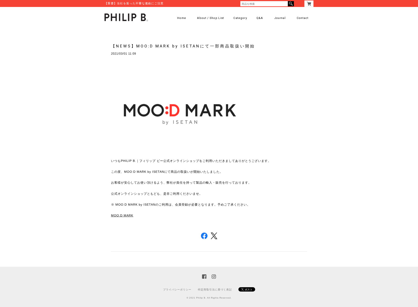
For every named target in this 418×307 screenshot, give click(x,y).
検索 (291, 3)
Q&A (259, 18)
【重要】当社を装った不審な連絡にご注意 (134, 3)
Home (181, 18)
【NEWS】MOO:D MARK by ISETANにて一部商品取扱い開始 (183, 46)
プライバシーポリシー (177, 289)
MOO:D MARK (122, 215)
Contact (302, 18)
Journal (280, 18)
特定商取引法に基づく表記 (215, 289)
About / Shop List (210, 18)
